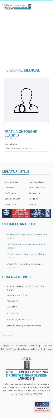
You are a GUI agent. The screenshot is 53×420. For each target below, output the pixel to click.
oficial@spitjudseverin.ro (18, 319)
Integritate (33, 198)
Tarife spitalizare (36, 182)
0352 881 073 (13, 300)
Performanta (10, 193)
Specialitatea (10, 144)
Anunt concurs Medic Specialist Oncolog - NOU (27, 234)
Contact (32, 204)
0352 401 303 (13, 313)
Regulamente (35, 193)
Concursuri (10, 187)
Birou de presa (11, 182)
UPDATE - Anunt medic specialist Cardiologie (26, 254)
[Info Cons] (26, 213)
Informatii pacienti (37, 187)
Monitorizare (10, 204)
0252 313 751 (13, 307)
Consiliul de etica (12, 198)
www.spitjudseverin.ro (17, 295)
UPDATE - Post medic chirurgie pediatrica (25, 264)
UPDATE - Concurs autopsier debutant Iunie (26, 244)
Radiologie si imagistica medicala (18, 148)
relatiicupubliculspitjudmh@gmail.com (24, 325)
